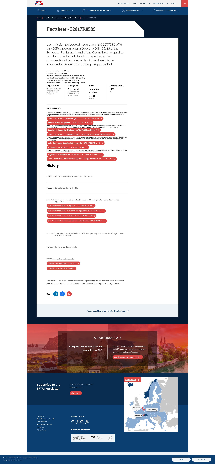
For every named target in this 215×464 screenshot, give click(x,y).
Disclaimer (40, 427)
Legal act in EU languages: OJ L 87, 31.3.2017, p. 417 (68, 123)
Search (185, 3)
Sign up (74, 393)
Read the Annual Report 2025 (126, 357)
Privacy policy (6, 460)
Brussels (136, 408)
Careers (173, 3)
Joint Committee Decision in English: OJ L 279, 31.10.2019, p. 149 (73, 118)
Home (43, 10)
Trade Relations (132, 10)
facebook (62, 293)
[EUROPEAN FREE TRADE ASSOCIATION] (39, 4)
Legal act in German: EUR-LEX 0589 (60, 268)
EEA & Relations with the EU (98, 10)
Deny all (181, 459)
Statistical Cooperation (166, 10)
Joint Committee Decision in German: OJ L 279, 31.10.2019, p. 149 (74, 143)
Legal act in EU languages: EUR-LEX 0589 (62, 263)
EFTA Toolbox (142, 3)
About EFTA (65, 10)
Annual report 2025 (123, 3)
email (69, 293)
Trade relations (42, 422)
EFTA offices (130, 380)
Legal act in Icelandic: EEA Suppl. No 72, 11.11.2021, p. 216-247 (72, 130)
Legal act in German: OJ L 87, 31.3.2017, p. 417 (66, 147)
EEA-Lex (134, 3)
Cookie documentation (16, 460)
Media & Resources (158, 3)
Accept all (201, 459)
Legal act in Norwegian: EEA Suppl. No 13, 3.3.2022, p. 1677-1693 (74, 154)
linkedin (55, 293)
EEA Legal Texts (68, 18)
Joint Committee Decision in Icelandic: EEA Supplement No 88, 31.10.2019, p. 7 (79, 134)
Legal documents (57, 18)
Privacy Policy (41, 430)
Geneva (138, 415)
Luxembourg (152, 409)
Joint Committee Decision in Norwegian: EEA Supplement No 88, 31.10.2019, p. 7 (80, 159)
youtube (82, 422)
